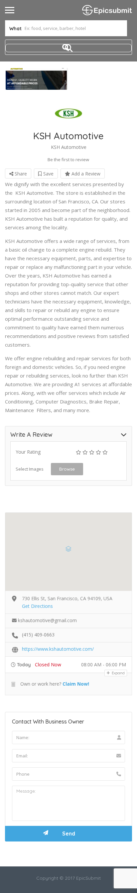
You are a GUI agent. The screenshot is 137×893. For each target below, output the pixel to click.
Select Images (30, 469)
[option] (37, 79)
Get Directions (37, 606)
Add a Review (85, 173)
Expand (118, 673)
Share (20, 173)
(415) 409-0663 (38, 634)
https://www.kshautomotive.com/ (58, 649)
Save (48, 173)
